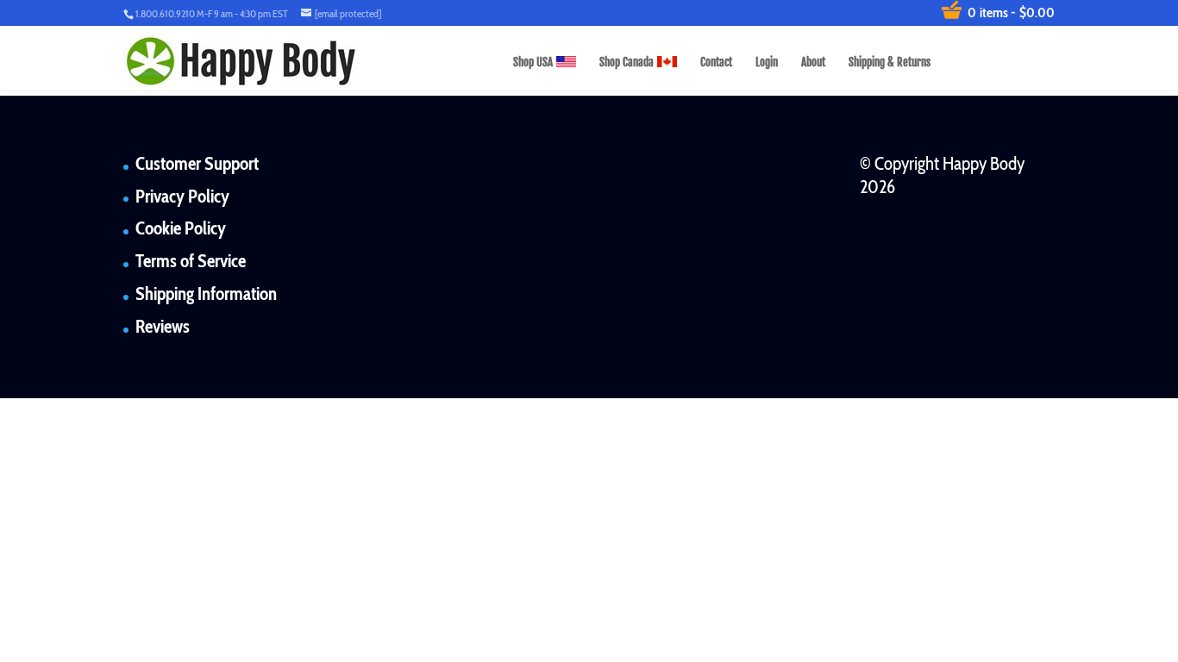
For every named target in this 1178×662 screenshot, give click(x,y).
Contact (716, 62)
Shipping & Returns (889, 62)
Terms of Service (190, 261)
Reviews (162, 326)
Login (766, 62)
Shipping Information (206, 293)
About (813, 62)
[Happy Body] (241, 61)
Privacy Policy (182, 196)
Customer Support (197, 163)
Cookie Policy (180, 228)
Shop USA (533, 62)
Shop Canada (626, 62)
